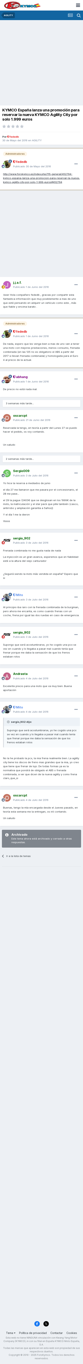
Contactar (56, 1333)
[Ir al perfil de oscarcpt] (7, 418)
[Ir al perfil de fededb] (7, 164)
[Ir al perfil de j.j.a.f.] (7, 285)
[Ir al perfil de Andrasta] (7, 676)
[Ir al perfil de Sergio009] (7, 473)
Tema (10, 1333)
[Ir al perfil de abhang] (7, 379)
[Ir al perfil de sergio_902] (7, 540)
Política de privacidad (33, 1333)
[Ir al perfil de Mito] (7, 597)
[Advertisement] (41, 63)
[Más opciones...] (76, 164)
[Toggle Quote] (8, 721)
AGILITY (37, 140)
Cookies (71, 1333)
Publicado (32, 166)
